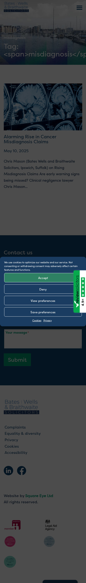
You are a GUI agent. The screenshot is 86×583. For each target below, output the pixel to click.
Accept (43, 277)
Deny (43, 289)
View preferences (43, 300)
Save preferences (43, 312)
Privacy (47, 320)
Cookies (36, 320)
